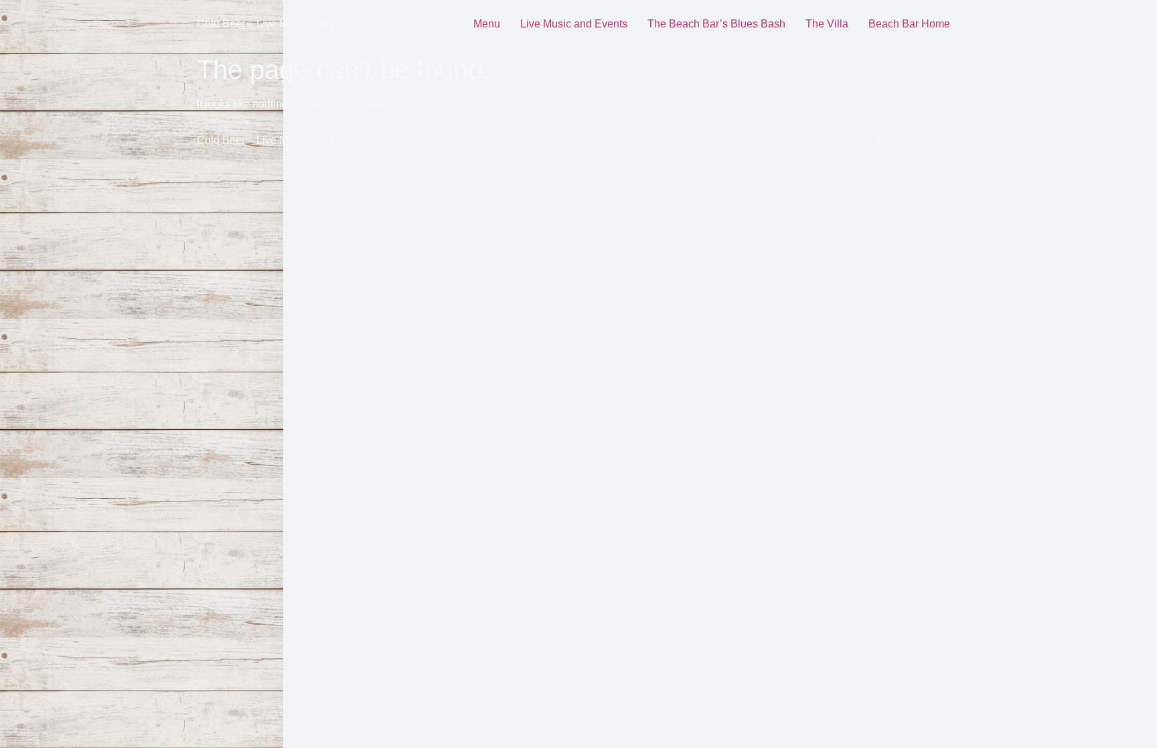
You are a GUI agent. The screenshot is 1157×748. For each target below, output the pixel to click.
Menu (486, 23)
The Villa (826, 23)
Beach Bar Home (909, 23)
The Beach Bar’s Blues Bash (716, 23)
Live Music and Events (573, 23)
